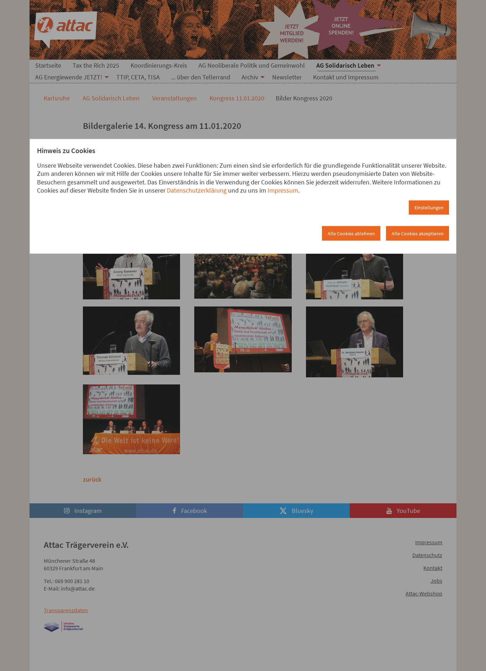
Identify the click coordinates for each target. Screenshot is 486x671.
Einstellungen (429, 207)
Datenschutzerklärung (197, 190)
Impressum (283, 190)
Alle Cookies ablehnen (351, 233)
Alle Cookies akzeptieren (418, 233)
